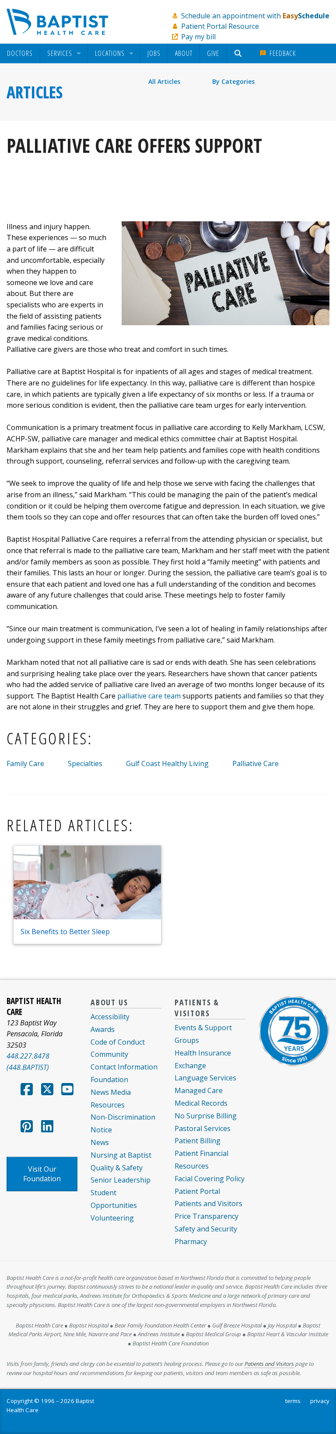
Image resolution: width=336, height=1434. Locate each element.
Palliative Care (255, 763)
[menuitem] (20, 53)
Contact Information (124, 1067)
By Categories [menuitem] (233, 81)
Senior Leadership (120, 1180)
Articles (35, 92)
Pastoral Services (203, 1128)
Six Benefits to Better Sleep (65, 931)
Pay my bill (198, 36)
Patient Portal (197, 1191)
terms (293, 1401)
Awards (103, 1029)
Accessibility (110, 1016)
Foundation (109, 1079)
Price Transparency (206, 1216)
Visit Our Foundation (42, 1173)
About (183, 53)
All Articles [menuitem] (164, 81)
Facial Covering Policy (210, 1178)
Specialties (85, 763)
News (100, 1142)
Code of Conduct (118, 1042)
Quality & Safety (117, 1168)
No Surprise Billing (206, 1116)
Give (213, 53)
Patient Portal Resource (220, 26)
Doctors (20, 53)
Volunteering (112, 1218)
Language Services (205, 1078)
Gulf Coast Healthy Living (167, 763)
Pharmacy (191, 1241)
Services (59, 53)
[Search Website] (239, 53)
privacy (319, 1401)
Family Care (25, 763)
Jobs (154, 53)
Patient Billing (197, 1140)
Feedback (281, 53)
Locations (110, 53)
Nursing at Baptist (121, 1155)
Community (109, 1054)
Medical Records (201, 1103)
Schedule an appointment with (255, 16)
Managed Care (199, 1090)
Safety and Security (206, 1229)
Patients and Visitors (208, 1203)
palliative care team (149, 696)
